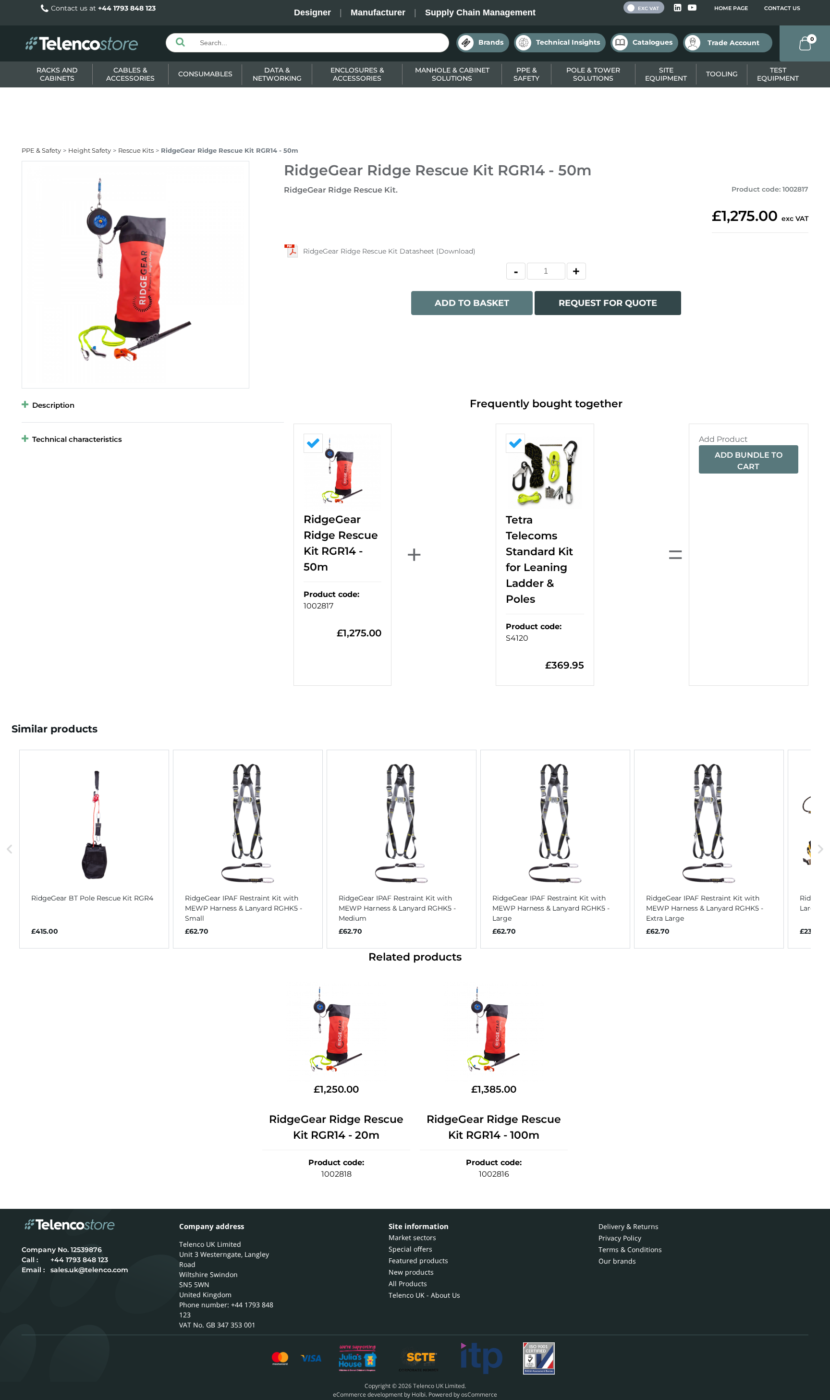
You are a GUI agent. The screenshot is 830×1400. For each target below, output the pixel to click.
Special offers (410, 1249)
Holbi (419, 1394)
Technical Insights (568, 42)
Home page (731, 8)
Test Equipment (778, 74)
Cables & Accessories (130, 74)
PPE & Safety (526, 74)
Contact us (782, 8)
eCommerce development (368, 1394)
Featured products (418, 1260)
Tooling (722, 74)
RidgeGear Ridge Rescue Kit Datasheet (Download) (389, 251)
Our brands (617, 1261)
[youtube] (692, 7)
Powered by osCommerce (462, 1394)
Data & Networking (277, 74)
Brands (490, 42)
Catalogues (652, 42)
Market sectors (412, 1237)
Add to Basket (472, 303)
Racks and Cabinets (57, 74)
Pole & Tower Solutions (593, 74)
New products (411, 1272)
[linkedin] (678, 7)
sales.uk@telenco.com (89, 1270)
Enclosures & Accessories (357, 74)
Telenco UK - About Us (424, 1295)
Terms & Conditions (630, 1249)
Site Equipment (666, 74)
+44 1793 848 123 (127, 8)
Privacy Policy (619, 1237)
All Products (408, 1283)
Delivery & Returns (628, 1226)
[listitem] (94, 849)
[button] (9, 849)
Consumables (205, 74)
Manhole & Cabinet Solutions (452, 74)
